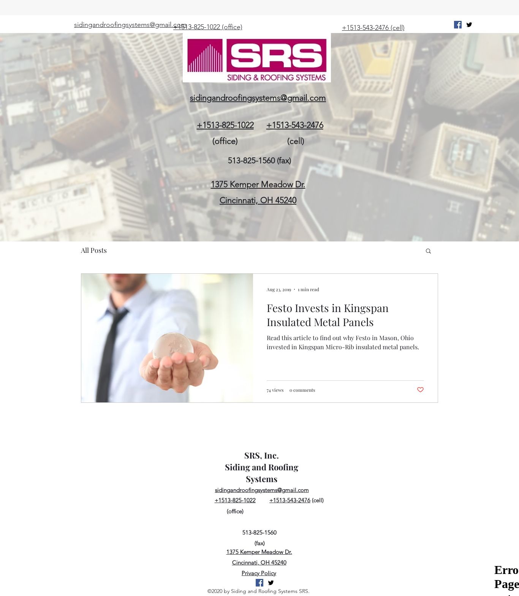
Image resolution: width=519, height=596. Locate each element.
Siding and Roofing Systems (261, 472)
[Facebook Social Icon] (458, 24)
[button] (428, 251)
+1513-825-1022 (225, 125)
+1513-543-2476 (294, 125)
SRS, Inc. (261, 455)
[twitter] (469, 24)
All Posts (94, 250)
